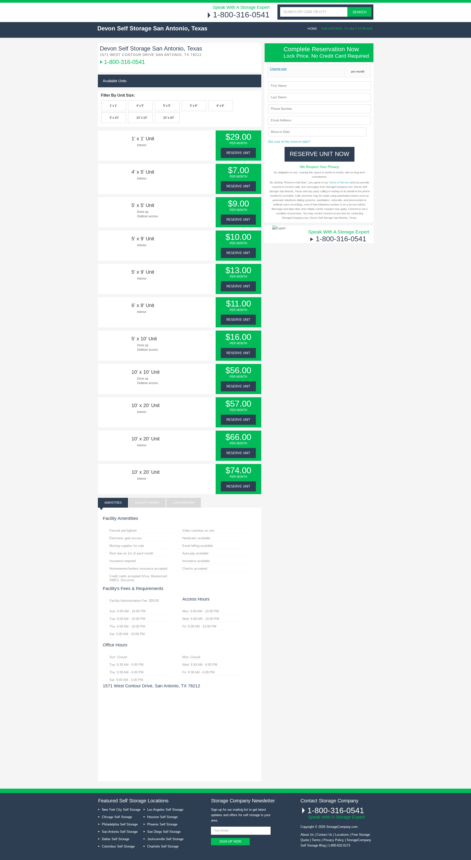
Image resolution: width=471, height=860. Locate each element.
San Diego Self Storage (164, 832)
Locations (342, 834)
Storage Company (135, 12)
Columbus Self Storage (118, 846)
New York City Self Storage (121, 809)
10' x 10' (141, 117)
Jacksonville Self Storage (165, 839)
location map (184, 502)
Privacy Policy (333, 840)
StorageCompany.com (342, 827)
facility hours (147, 502)
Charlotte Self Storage (163, 846)
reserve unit (238, 153)
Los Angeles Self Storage (165, 809)
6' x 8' (220, 105)
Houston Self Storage (162, 817)
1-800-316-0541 (241, 14)
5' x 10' (114, 117)
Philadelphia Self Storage (120, 824)
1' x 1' (113, 105)
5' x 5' (166, 105)
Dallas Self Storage (115, 839)
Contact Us (324, 834)
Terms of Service (339, 182)
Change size (278, 69)
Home (312, 28)
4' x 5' (140, 105)
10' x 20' (168, 117)
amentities (113, 502)
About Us (307, 834)
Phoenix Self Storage (162, 824)
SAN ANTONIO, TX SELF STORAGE (347, 28)
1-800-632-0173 (339, 845)
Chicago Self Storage (117, 817)
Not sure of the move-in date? (289, 141)
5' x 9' (193, 105)
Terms (316, 840)
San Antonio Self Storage (120, 832)
